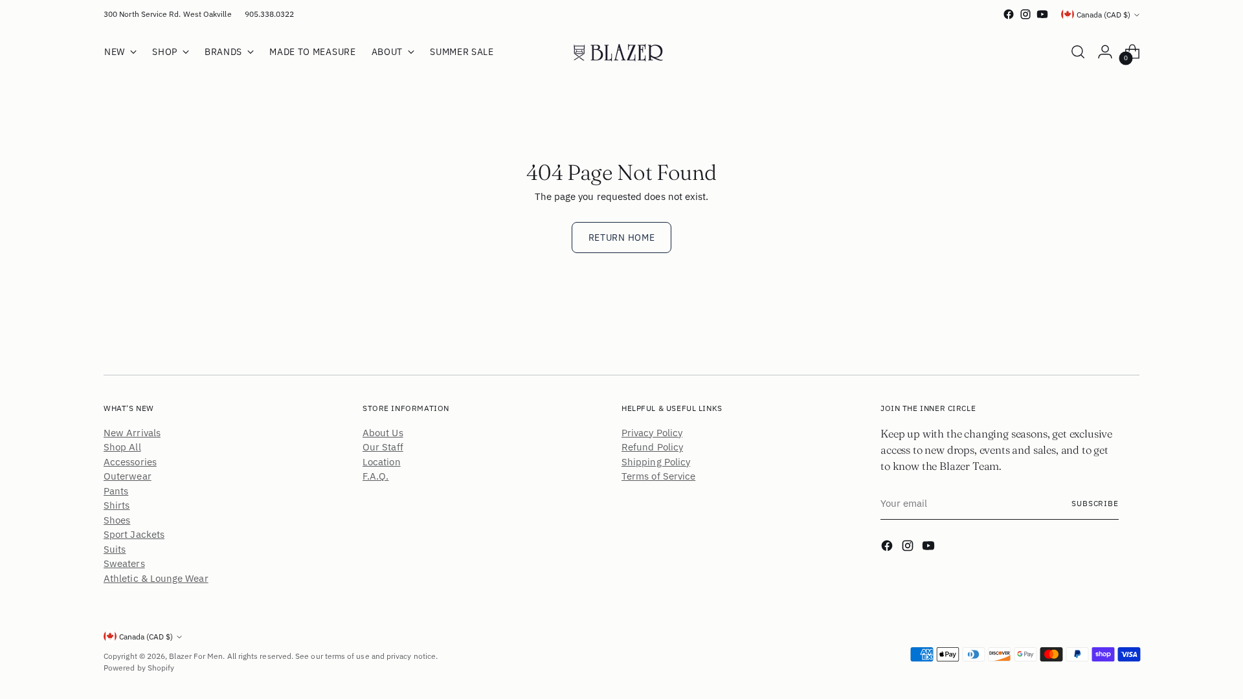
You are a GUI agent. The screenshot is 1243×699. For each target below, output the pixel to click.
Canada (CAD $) (1103, 14)
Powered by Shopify (139, 667)
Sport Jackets (134, 534)
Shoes (117, 520)
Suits (115, 549)
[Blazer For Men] (621, 52)
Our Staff (383, 447)
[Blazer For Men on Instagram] (1025, 14)
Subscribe (1095, 503)
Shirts (116, 505)
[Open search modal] (1078, 52)
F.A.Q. (375, 476)
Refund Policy (652, 447)
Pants (116, 491)
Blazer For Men (196, 656)
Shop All (122, 447)
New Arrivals (132, 433)
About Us (383, 433)
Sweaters (124, 563)
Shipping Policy (656, 462)
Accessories (130, 462)
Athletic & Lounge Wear (156, 578)
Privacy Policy (652, 433)
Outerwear (127, 476)
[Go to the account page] (1105, 52)
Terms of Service (658, 476)
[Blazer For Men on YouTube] (1042, 14)
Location (382, 462)
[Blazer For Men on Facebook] (1008, 14)
